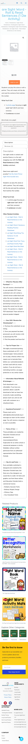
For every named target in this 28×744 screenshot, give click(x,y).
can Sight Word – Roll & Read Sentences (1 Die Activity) (15, 267)
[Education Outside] (3, 3)
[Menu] (26, 3)
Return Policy (7, 697)
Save (6, 509)
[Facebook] (10, 703)
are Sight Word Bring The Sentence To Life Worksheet (15, 235)
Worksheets (12, 23)
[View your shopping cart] (17, 3)
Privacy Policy (7, 695)
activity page (11, 105)
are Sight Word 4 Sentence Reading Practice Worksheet (16, 227)
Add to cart (14, 82)
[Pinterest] (5, 703)
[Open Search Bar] (21, 3)
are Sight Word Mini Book (15, 246)
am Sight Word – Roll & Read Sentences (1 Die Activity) (15, 251)
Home (6, 23)
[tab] (15, 142)
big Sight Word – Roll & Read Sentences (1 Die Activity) (15, 259)
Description (9, 142)
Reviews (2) (9, 146)
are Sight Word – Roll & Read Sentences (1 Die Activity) (15, 219)
